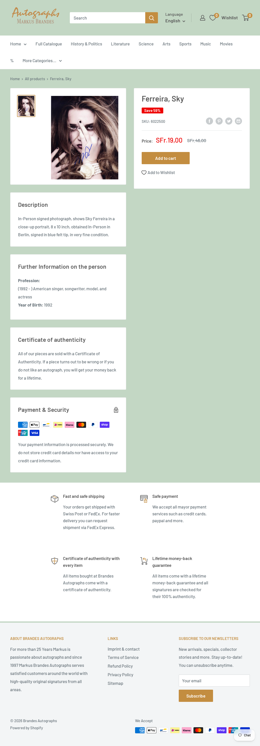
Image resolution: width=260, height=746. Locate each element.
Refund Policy (120, 665)
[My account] (202, 18)
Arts (166, 43)
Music (205, 43)
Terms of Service (123, 657)
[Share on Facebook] (209, 121)
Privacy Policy (120, 674)
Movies (226, 43)
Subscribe (195, 695)
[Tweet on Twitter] (228, 121)
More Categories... (39, 60)
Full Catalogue (49, 43)
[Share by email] (238, 121)
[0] (245, 18)
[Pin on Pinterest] (219, 121)
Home (15, 43)
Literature (120, 43)
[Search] (151, 17)
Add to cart (165, 158)
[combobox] (107, 17)
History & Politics (86, 43)
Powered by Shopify (26, 727)
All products (35, 78)
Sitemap (115, 683)
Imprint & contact (124, 648)
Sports (185, 43)
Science (146, 43)
